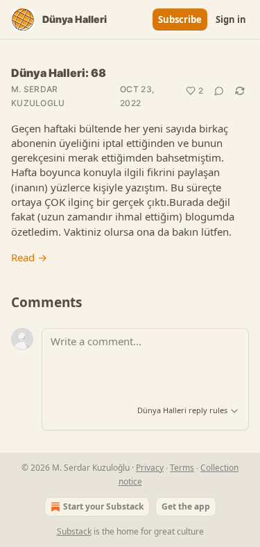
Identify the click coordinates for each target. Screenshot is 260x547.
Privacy (150, 468)
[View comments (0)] (219, 91)
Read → (29, 257)
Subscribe (180, 19)
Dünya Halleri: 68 (58, 73)
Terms (182, 468)
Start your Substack (103, 506)
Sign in (231, 19)
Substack (74, 531)
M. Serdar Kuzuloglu (38, 96)
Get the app (186, 506)
